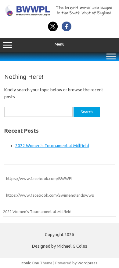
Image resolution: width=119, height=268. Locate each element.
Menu (59, 44)
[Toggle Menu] (111, 56)
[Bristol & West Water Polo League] (59, 14)
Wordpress (87, 263)
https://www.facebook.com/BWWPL (40, 178)
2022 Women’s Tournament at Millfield (52, 145)
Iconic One (30, 263)
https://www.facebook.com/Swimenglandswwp (50, 195)
